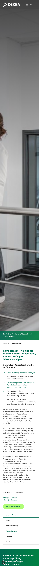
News (8, 520)
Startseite (6, 343)
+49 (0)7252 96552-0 (10, 498)
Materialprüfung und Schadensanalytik (21, 373)
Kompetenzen (11, 531)
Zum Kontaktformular (12, 507)
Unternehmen (11, 515)
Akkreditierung (12, 526)
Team (8, 542)
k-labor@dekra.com (10, 500)
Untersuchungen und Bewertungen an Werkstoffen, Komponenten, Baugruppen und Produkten (21, 385)
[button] (3, 562)
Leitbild (9, 536)
